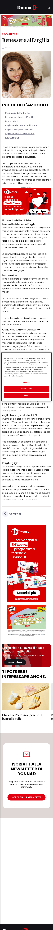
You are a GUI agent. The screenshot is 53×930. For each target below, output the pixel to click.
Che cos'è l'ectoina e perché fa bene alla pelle (22, 716)
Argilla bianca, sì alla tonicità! (19, 133)
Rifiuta (26, 396)
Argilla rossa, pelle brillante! (19, 129)
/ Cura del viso (9, 34)
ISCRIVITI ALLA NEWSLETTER (26, 797)
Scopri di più (15, 662)
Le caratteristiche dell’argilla (19, 117)
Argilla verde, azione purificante (21, 125)
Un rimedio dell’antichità (17, 113)
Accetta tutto (26, 389)
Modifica (26, 382)
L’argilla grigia (12, 137)
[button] (4, 8)
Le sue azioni (11, 121)
